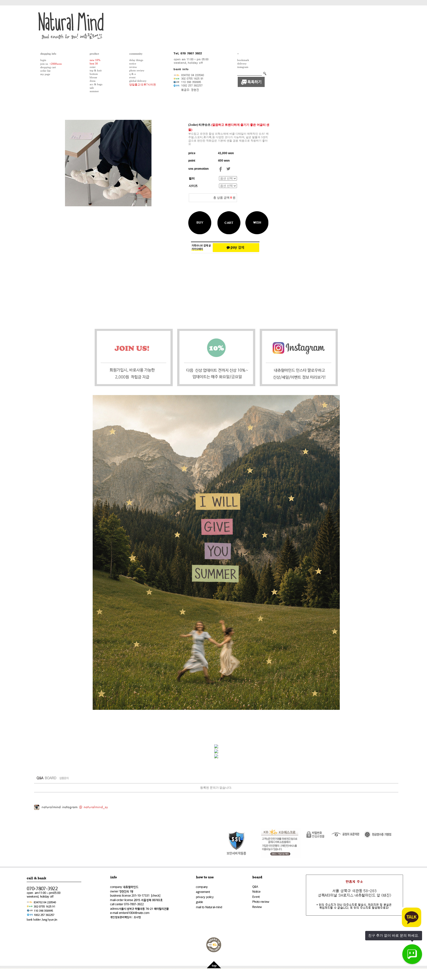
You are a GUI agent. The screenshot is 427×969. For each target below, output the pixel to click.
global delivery (138, 80)
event (132, 77)
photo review (136, 70)
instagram (242, 66)
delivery (242, 63)
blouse (93, 77)
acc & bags (96, 84)
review (133, 66)
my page (45, 74)
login (43, 60)
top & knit (96, 70)
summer (94, 91)
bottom (94, 73)
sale (92, 87)
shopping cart (48, 67)
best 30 (94, 63)
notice (132, 63)
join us (44, 63)
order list (45, 70)
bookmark (243, 60)
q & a (132, 73)
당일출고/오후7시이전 (142, 84)
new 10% (95, 60)
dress (92, 80)
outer (93, 66)
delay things (136, 60)
